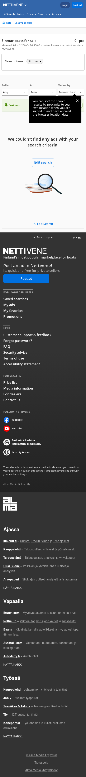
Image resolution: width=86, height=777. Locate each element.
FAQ (6, 346)
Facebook (17, 419)
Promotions (12, 316)
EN (79, 237)
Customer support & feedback (27, 335)
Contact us (11, 400)
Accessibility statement (21, 364)
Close (77, 100)
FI (74, 237)
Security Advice (21, 452)
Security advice (15, 352)
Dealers (31, 14)
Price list (10, 382)
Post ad (77, 5)
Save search (25, 22)
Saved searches (15, 299)
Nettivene (14, 5)
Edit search (43, 162)
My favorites (13, 311)
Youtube (17, 428)
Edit (8, 22)
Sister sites (26, 5)
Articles (56, 14)
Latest (21, 14)
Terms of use (13, 358)
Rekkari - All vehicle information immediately (26, 442)
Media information (18, 388)
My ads (9, 305)
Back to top (43, 237)
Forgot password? (17, 341)
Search (10, 14)
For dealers (12, 394)
